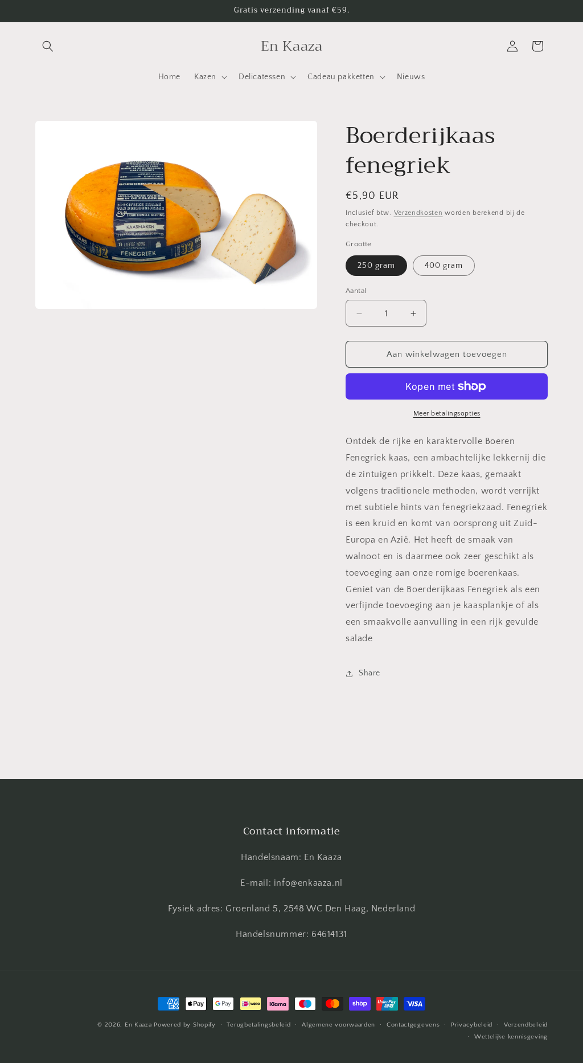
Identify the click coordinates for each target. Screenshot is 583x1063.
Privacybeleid (471, 1024)
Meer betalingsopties (447, 413)
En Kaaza (138, 1024)
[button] (47, 46)
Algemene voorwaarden (338, 1024)
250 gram (376, 265)
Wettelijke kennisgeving (511, 1036)
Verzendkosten (418, 213)
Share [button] (369, 673)
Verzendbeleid (526, 1024)
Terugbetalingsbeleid (258, 1024)
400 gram (444, 265)
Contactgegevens (413, 1024)
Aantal (356, 291)
